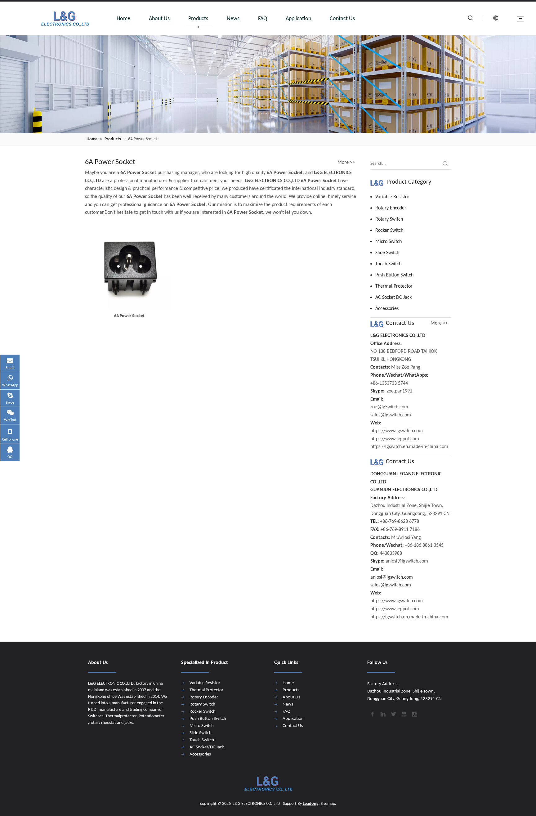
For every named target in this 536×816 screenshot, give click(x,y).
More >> (346, 162)
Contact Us (342, 19)
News (233, 19)
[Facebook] (371, 713)
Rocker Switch (389, 230)
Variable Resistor (392, 197)
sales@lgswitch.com (390, 585)
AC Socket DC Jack (393, 297)
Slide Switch (387, 252)
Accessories (387, 308)
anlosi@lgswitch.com (391, 577)
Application (298, 19)
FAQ (262, 19)
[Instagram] (414, 713)
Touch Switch (388, 264)
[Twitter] (393, 713)
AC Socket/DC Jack (207, 747)
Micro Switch (388, 241)
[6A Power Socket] (129, 266)
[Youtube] (403, 713)
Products (198, 19)
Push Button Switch (394, 275)
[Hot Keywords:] (445, 163)
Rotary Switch (389, 219)
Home (123, 19)
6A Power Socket (129, 316)
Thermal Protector (394, 286)
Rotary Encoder (390, 208)
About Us (159, 19)
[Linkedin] (382, 713)
